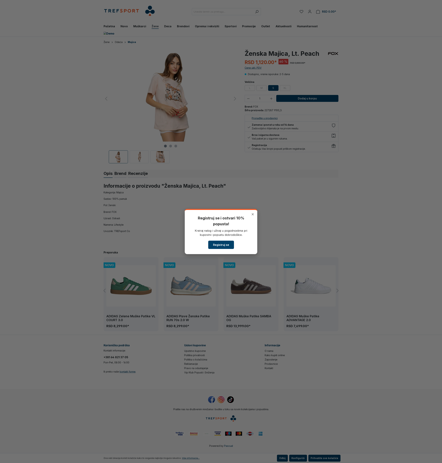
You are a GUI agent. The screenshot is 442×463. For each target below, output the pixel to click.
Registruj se (221, 245)
